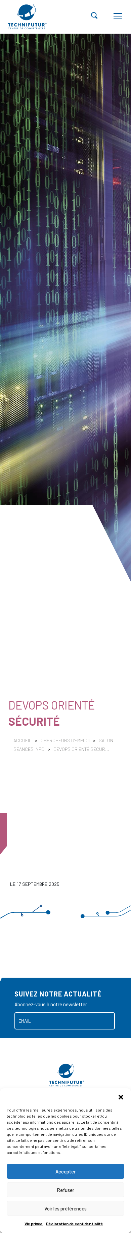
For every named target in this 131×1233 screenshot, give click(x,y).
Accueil (22, 740)
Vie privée (34, 1223)
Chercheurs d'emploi (66, 740)
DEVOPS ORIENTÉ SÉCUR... (81, 749)
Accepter (65, 1171)
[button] (121, 1096)
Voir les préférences (65, 1208)
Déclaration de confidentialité (74, 1223)
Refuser (65, 1190)
